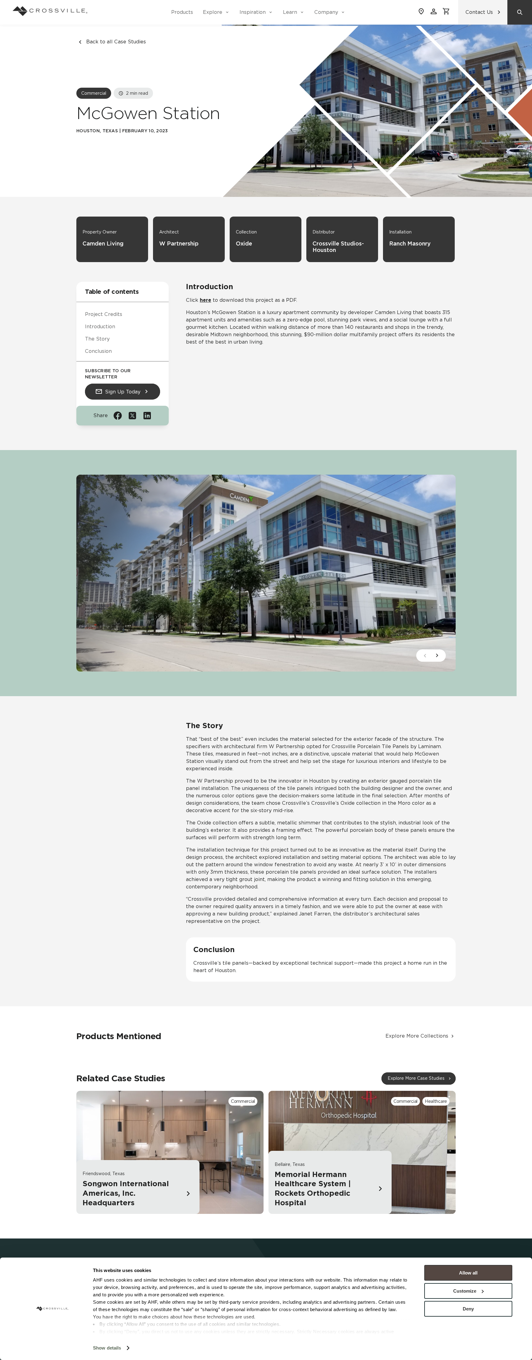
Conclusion (98, 351)
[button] (437, 655)
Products (182, 12)
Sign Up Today (122, 391)
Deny (468, 1308)
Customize (464, 1291)
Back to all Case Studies (116, 42)
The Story (97, 339)
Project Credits (103, 314)
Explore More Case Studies (416, 1078)
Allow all (468, 1272)
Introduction (100, 326)
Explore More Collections (416, 1036)
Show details (107, 1347)
